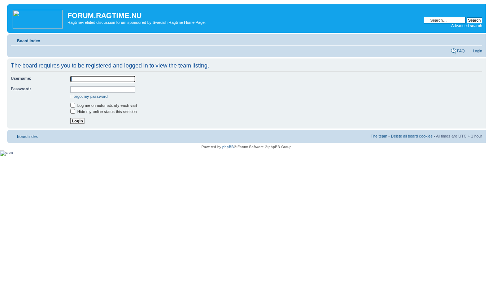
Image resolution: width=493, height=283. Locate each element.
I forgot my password (89, 96)
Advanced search (466, 25)
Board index (28, 41)
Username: (21, 78)
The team (379, 136)
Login (477, 51)
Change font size (477, 39)
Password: (21, 89)
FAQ (461, 51)
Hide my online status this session (106, 111)
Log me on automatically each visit (106, 105)
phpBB (228, 147)
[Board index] (38, 17)
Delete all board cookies (412, 136)
